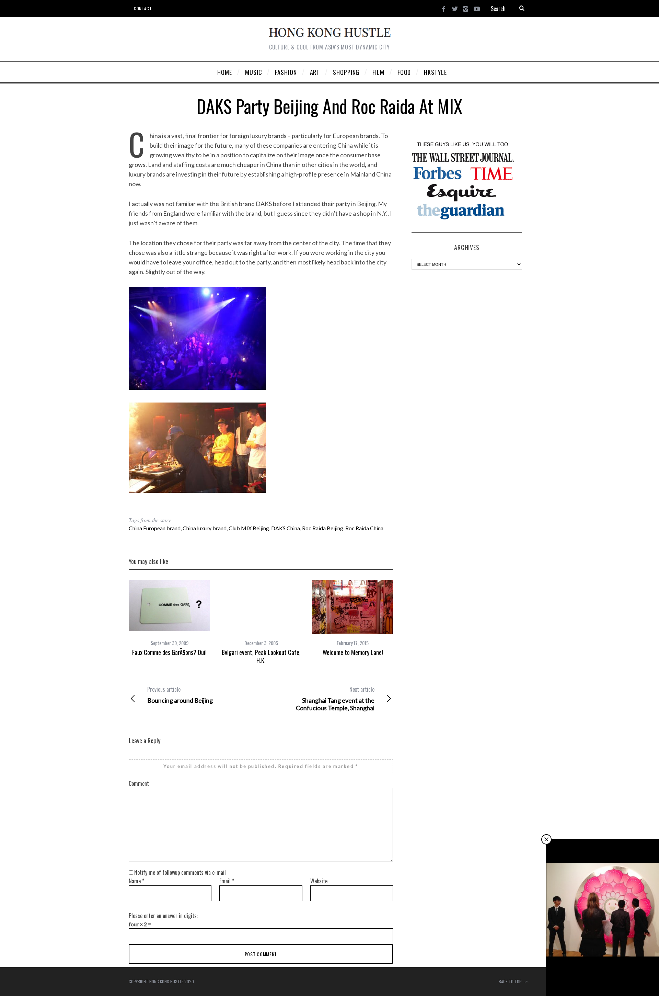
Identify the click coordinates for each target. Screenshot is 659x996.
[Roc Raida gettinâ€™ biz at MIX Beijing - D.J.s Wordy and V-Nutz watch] (197, 490)
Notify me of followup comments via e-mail (180, 872)
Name (136, 881)
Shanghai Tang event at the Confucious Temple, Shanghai (335, 699)
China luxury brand (205, 528)
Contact (143, 8)
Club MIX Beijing (249, 528)
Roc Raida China (364, 528)
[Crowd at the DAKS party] (197, 387)
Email (226, 881)
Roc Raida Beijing (322, 528)
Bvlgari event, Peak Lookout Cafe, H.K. (261, 656)
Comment (139, 783)
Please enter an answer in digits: (163, 916)
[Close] (546, 839)
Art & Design (603, 965)
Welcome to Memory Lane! (353, 652)
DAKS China (285, 528)
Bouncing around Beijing (180, 695)
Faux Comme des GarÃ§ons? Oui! (169, 652)
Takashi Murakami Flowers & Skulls (602, 977)
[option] (169, 618)
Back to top (511, 981)
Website (318, 881)
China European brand (155, 528)
